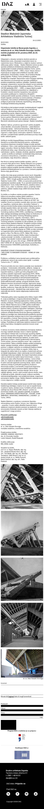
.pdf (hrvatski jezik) (7, 417)
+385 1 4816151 (14, 775)
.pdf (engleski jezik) (7, 419)
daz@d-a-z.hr (12, 777)
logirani (11, 696)
